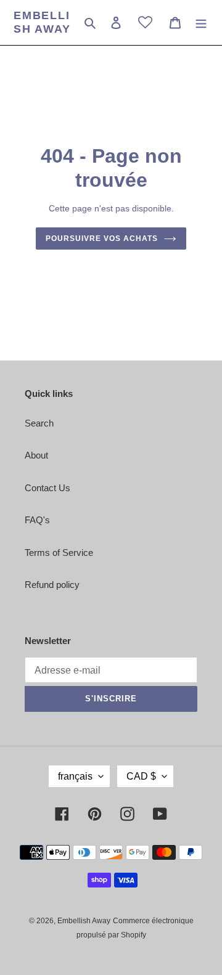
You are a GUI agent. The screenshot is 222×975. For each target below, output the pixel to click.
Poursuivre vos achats (101, 238)
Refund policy (52, 584)
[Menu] (201, 22)
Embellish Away (42, 22)
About (36, 455)
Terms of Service (59, 552)
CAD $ (141, 776)
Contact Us (47, 488)
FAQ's (37, 520)
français (75, 776)
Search (39, 423)
